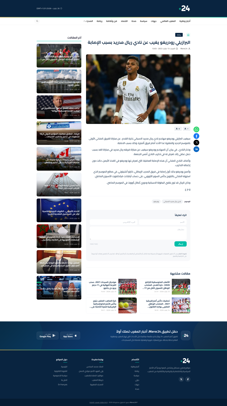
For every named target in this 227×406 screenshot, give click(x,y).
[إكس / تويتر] (181, 379)
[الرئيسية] (188, 35)
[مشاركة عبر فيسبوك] (196, 136)
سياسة (143, 21)
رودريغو (156, 201)
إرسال (180, 244)
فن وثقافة (111, 21)
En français (62, 384)
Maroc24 (183, 48)
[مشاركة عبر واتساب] (196, 129)
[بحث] (37, 21)
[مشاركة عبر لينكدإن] (196, 149)
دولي (137, 380)
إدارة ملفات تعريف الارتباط (99, 402)
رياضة (99, 21)
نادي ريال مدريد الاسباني (172, 201)
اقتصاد (124, 21)
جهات (153, 21)
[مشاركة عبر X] (196, 143)
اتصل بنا (64, 380)
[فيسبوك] (187, 379)
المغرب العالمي (168, 21)
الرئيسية (64, 366)
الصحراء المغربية (85, 21)
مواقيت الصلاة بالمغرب (93, 375)
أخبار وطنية (184, 21)
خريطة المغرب (97, 380)
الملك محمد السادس (94, 366)
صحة (133, 21)
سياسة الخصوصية (60, 375)
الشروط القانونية (60, 371)
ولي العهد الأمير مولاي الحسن (91, 371)
